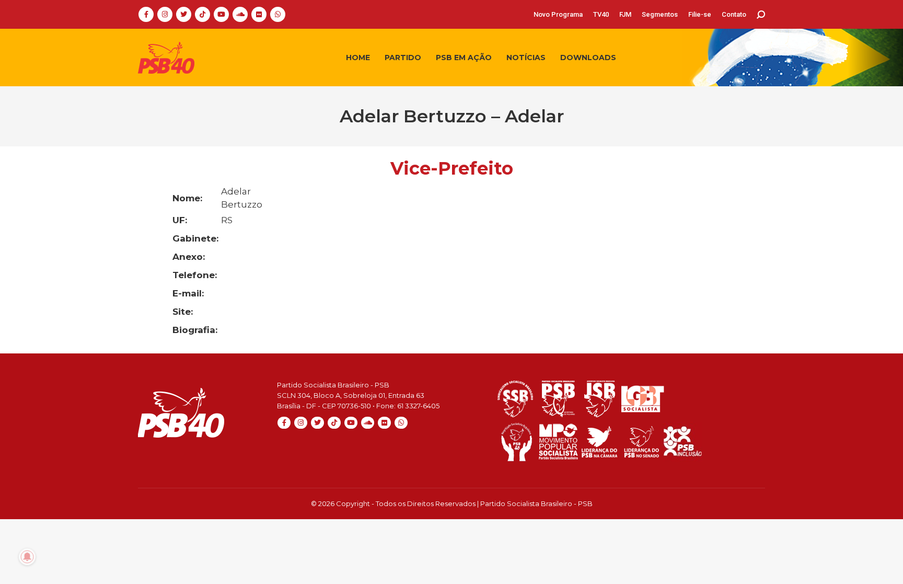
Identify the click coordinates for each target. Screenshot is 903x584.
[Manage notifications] (27, 556)
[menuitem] (558, 14)
